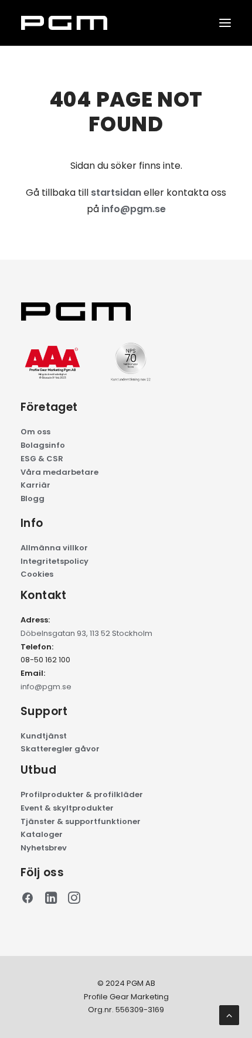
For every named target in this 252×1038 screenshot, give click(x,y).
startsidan (116, 192)
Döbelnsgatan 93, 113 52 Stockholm (86, 633)
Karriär (35, 485)
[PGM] (64, 23)
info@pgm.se (133, 209)
